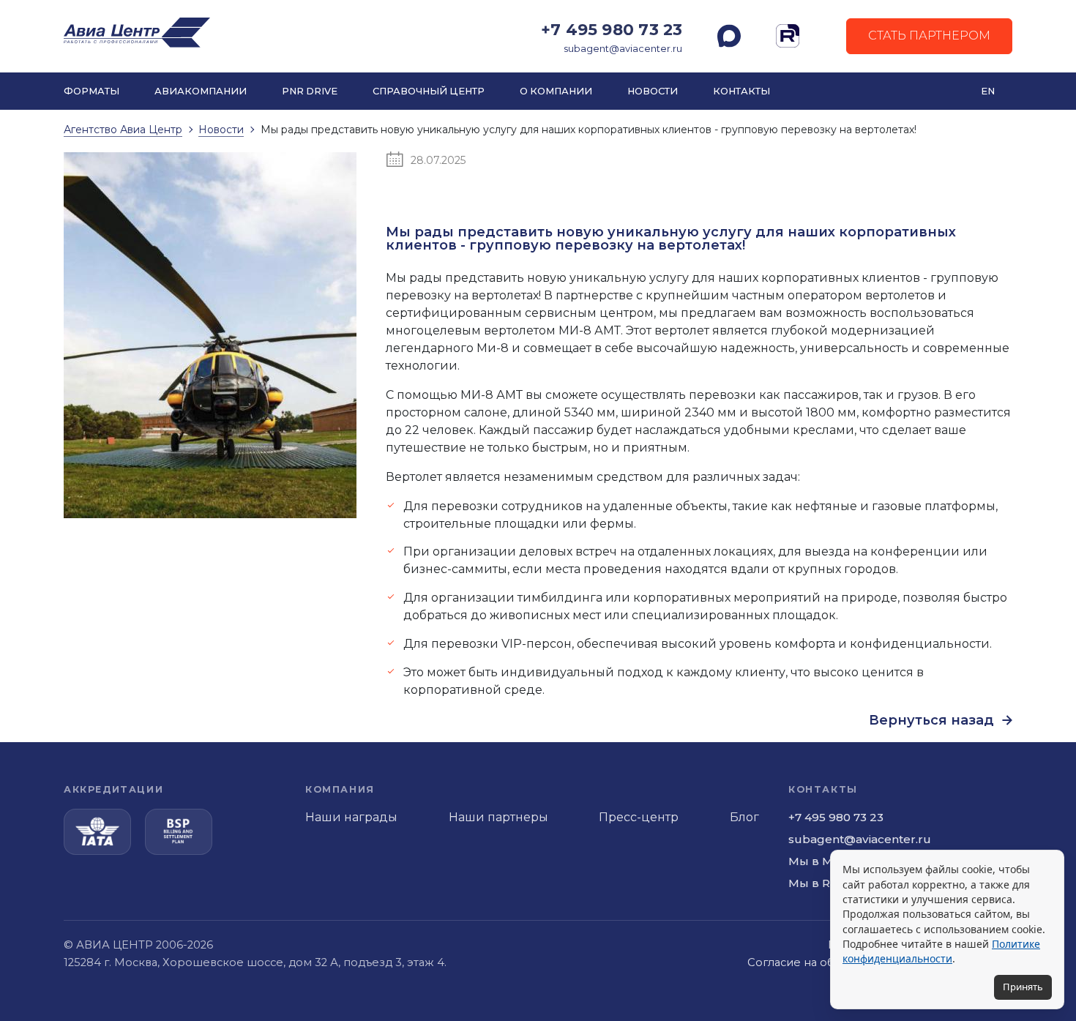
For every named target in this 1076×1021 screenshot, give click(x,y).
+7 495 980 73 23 (611, 29)
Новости (652, 91)
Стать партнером (929, 35)
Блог (744, 817)
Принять (1023, 986)
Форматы (91, 91)
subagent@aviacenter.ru (623, 48)
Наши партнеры (498, 817)
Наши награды (351, 817)
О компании (556, 91)
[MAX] (729, 36)
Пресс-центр (639, 817)
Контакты (741, 91)
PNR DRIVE (309, 91)
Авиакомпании (200, 91)
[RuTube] (787, 36)
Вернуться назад (933, 720)
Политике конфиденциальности (941, 951)
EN (988, 91)
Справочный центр (429, 91)
